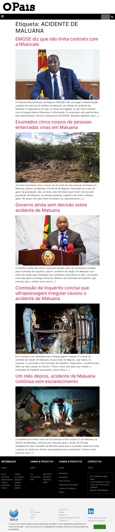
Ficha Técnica (64, 481)
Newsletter (63, 473)
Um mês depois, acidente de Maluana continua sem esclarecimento (55, 378)
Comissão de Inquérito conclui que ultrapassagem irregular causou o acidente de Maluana (52, 293)
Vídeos (62, 492)
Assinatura (63, 477)
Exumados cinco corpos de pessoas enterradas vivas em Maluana (53, 124)
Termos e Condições (67, 488)
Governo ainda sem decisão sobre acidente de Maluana (51, 207)
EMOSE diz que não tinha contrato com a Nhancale (56, 41)
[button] (2, 16)
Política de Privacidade (68, 484)
